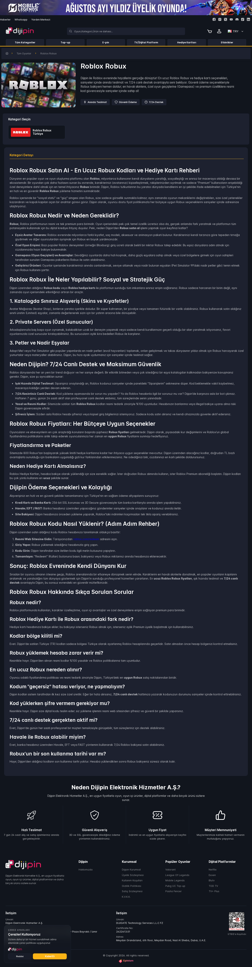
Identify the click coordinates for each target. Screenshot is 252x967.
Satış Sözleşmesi (132, 891)
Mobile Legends (175, 880)
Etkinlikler (227, 42)
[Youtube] (231, 19)
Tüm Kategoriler (25, 42)
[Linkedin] (248, 19)
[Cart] (209, 31)
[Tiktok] (242, 19)
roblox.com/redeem (86, 539)
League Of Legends (177, 875)
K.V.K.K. (126, 896)
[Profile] (219, 31)
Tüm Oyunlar (24, 53)
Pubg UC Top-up (175, 885)
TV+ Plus (214, 891)
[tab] (127, 155)
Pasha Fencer (173, 891)
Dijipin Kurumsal (131, 869)
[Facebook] (214, 19)
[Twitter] (225, 19)
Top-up (65, 42)
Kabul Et (50, 956)
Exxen (212, 875)
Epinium (128, 960)
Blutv (212, 880)
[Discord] (236, 19)
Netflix (213, 869)
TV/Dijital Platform (146, 42)
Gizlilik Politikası (131, 885)
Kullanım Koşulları (132, 880)
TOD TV (213, 885)
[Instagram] (219, 19)
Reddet (20, 956)
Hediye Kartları (186, 42)
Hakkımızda (86, 869)
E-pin (105, 42)
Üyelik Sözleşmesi (133, 875)
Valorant (170, 869)
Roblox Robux (48, 53)
